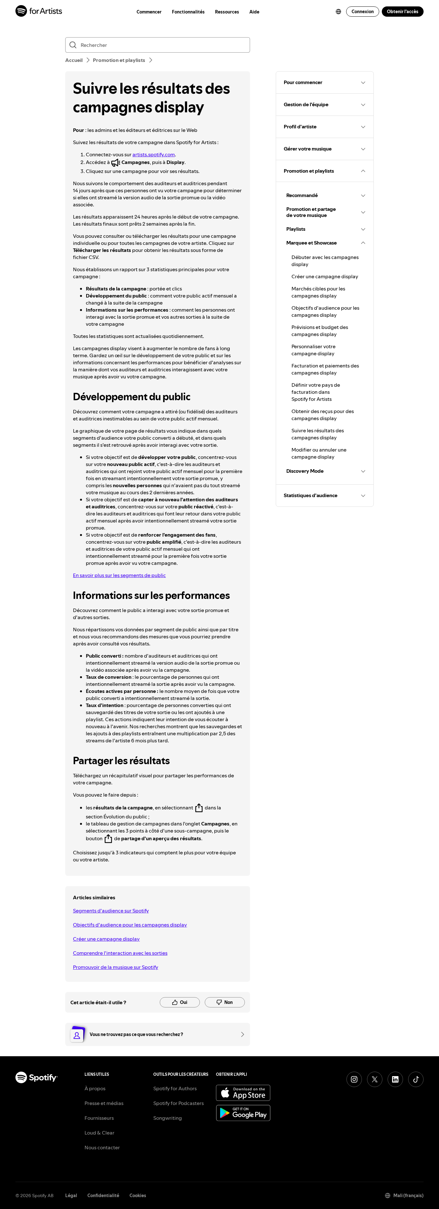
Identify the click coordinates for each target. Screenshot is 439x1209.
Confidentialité (103, 1195)
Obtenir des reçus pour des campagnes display (322, 415)
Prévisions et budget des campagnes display (319, 331)
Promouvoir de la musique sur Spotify (115, 967)
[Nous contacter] (240, 1034)
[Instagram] (354, 1079)
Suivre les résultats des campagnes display (317, 434)
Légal (71, 1195)
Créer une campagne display (106, 938)
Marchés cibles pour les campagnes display (318, 292)
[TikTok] (416, 1079)
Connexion (363, 11)
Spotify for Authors (175, 1088)
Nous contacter (102, 1147)
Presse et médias (104, 1103)
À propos (95, 1088)
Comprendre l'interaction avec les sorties (120, 952)
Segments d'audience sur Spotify (111, 910)
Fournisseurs (99, 1117)
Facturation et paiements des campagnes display (325, 369)
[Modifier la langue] (338, 11)
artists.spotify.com (153, 154)
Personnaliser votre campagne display (313, 350)
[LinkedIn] (395, 1079)
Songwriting (167, 1117)
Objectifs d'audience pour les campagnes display (130, 924)
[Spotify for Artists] (39, 11)
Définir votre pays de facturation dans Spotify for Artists (315, 391)
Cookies (138, 1195)
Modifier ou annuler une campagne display (318, 453)
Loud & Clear (99, 1132)
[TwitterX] (374, 1079)
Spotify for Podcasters (178, 1103)
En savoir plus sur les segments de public (119, 575)
